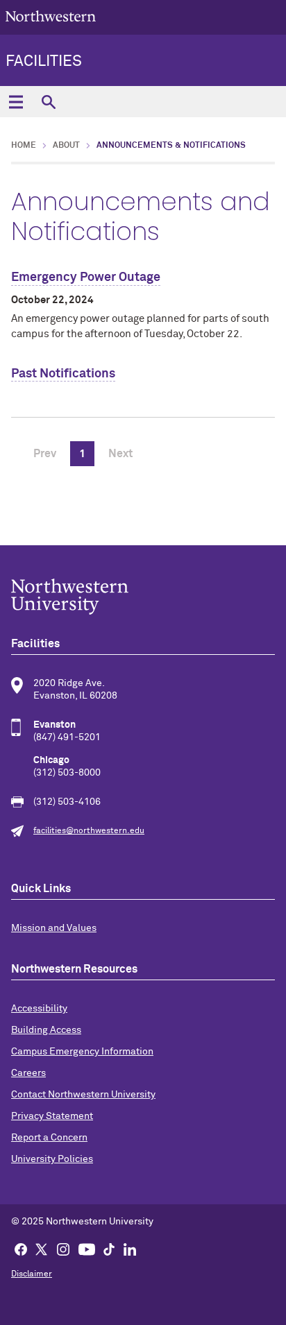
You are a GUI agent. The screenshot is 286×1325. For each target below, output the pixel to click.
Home (23, 146)
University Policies (52, 1159)
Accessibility (39, 1009)
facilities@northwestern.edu (88, 831)
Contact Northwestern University (83, 1095)
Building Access (46, 1030)
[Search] (48, 101)
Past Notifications (63, 374)
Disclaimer (31, 1274)
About (66, 146)
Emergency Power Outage (85, 277)
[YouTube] (86, 1248)
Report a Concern (49, 1138)
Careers (28, 1073)
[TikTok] (109, 1248)
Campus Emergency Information (82, 1052)
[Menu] (15, 101)
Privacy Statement (52, 1116)
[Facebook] (21, 1248)
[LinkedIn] (130, 1248)
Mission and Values (53, 928)
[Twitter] (41, 1248)
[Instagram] (63, 1248)
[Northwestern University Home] (51, 16)
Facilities (44, 61)
